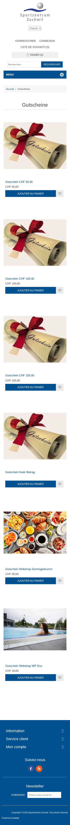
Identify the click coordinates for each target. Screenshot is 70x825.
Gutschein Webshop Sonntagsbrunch (28, 569)
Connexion (47, 40)
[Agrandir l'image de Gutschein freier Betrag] (35, 435)
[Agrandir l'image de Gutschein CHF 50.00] (35, 145)
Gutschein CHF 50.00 (19, 182)
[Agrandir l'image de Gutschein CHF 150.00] (35, 338)
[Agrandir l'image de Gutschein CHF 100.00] (35, 242)
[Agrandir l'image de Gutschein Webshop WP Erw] (35, 629)
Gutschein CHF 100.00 (19, 278)
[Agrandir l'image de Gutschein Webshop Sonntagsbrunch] (35, 532)
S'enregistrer (25, 40)
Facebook (31, 768)
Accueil (10, 89)
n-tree (16, 818)
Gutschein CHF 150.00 (19, 375)
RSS (39, 768)
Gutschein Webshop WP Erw (23, 666)
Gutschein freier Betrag (20, 472)
